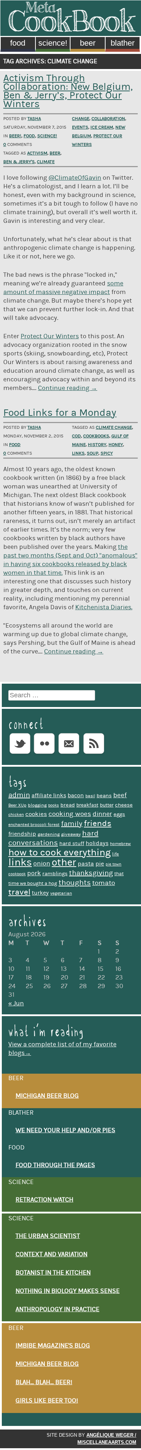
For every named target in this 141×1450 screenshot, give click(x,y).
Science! (52, 42)
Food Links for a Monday (59, 412)
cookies (36, 814)
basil (90, 796)
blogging (37, 805)
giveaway (71, 834)
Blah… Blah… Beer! (44, 1382)
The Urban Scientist (48, 1236)
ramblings (55, 874)
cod (76, 436)
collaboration (108, 118)
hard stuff (71, 843)
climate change (114, 427)
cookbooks (96, 436)
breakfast (87, 805)
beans (104, 796)
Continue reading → (67, 388)
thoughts (75, 882)
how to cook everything (59, 852)
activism (37, 153)
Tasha (34, 118)
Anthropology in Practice (57, 1309)
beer (55, 153)
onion (41, 863)
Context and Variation (51, 1254)
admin (19, 795)
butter (107, 805)
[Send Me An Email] (69, 754)
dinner (102, 814)
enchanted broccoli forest (34, 824)
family (71, 824)
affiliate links (48, 795)
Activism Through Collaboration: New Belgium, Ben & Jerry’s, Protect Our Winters (68, 91)
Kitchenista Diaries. (103, 607)
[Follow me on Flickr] (44, 754)
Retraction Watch (44, 1199)
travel (19, 892)
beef (120, 795)
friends (97, 823)
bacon (76, 795)
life (115, 854)
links (78, 453)
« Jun (16, 1003)
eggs (119, 814)
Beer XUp (17, 805)
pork (34, 873)
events (80, 127)
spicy (107, 453)
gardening (49, 834)
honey (115, 444)
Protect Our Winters (50, 336)
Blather (122, 42)
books (53, 805)
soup (92, 453)
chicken (16, 814)
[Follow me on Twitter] (19, 754)
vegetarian (61, 893)
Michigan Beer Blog (47, 1096)
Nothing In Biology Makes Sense (68, 1291)
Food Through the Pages (55, 1165)
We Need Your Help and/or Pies (65, 1130)
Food (17, 42)
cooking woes (69, 814)
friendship (22, 834)
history (97, 444)
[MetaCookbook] (72, 30)
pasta (86, 864)
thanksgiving (91, 873)
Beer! (15, 135)
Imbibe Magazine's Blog (53, 1345)
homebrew (120, 843)
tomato (103, 883)
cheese (124, 805)
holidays (97, 843)
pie (99, 864)
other (64, 862)
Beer (87, 42)
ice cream (101, 127)
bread (67, 805)
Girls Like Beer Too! (47, 1400)
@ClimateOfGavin (74, 178)
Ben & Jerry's (19, 161)
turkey (40, 893)
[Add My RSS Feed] (93, 754)
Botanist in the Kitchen (53, 1272)
